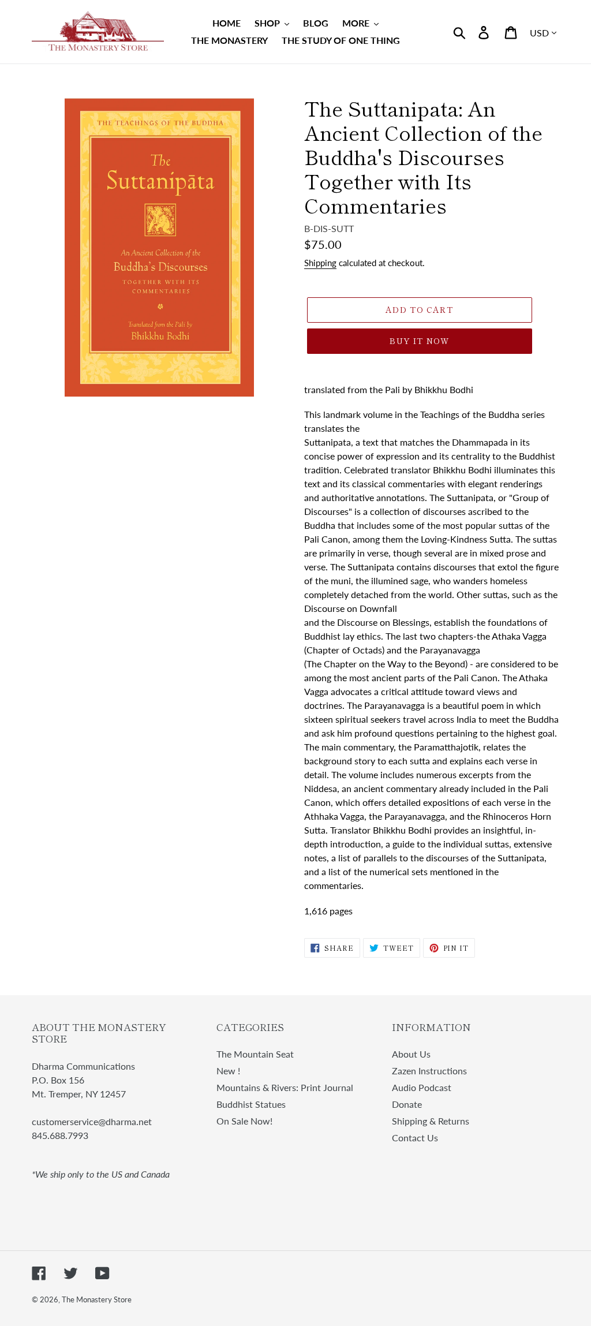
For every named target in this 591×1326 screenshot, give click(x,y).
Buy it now (419, 340)
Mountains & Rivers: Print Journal (284, 1087)
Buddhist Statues (251, 1104)
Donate (407, 1104)
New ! (228, 1070)
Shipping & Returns (430, 1120)
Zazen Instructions (429, 1070)
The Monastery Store (97, 1299)
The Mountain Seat (255, 1053)
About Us (411, 1053)
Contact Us (415, 1137)
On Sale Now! (244, 1120)
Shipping (320, 262)
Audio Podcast (421, 1087)
